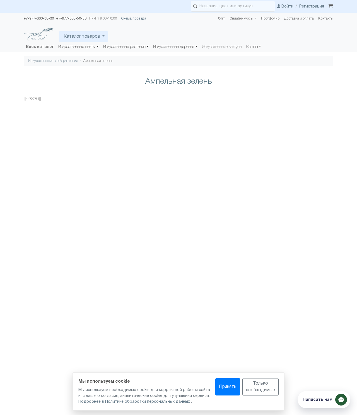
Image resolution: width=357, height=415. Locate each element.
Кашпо (252, 47)
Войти (286, 6)
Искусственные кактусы (222, 47)
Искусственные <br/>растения (53, 60)
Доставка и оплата (299, 18)
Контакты (325, 18)
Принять (228, 387)
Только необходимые (260, 387)
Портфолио (270, 18)
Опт (221, 18)
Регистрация (311, 6)
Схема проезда (133, 18)
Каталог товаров (81, 36)
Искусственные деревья (173, 47)
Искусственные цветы (76, 47)
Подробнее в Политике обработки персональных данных (134, 402)
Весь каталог (40, 47)
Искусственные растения (124, 47)
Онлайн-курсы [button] (242, 18)
